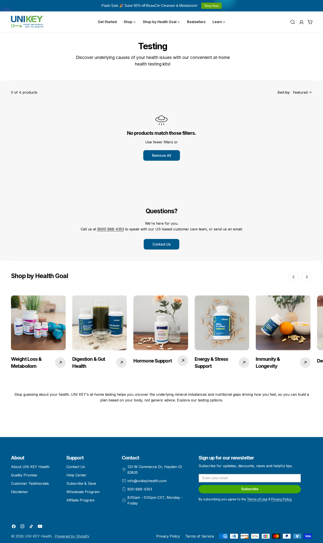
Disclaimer (19, 492)
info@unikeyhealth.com (147, 481)
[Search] (292, 22)
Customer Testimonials (30, 483)
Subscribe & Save (81, 483)
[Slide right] (306, 277)
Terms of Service (199, 536)
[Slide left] (293, 277)
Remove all (161, 155)
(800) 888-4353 (110, 229)
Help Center (76, 475)
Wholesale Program (83, 492)
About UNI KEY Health (30, 467)
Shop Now (211, 5)
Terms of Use (257, 499)
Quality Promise (24, 475)
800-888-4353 (139, 489)
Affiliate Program (80, 500)
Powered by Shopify (72, 536)
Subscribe (249, 489)
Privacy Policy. (281, 499)
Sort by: (284, 92)
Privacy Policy (168, 536)
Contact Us (161, 244)
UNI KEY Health (39, 536)
